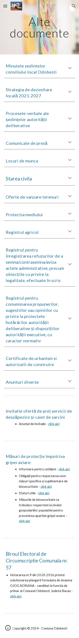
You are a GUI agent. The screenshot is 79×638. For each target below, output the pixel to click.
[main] (39, 27)
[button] (5, 6)
